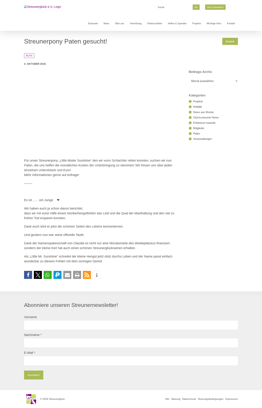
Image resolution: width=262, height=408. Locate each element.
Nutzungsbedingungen (211, 398)
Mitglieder (198, 128)
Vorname (30, 317)
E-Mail (29, 353)
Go (196, 7)
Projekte (198, 101)
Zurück (230, 41)
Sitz (167, 398)
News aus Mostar (203, 112)
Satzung (175, 398)
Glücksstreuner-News (206, 117)
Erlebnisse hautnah (204, 122)
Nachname (33, 335)
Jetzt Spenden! (215, 7)
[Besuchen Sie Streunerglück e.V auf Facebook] (233, 8)
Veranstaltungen (202, 138)
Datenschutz (189, 398)
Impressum (231, 398)
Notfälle (197, 106)
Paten (196, 133)
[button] (28, 275)
